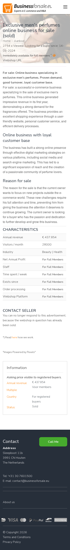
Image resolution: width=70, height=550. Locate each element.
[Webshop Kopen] (27, 7)
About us (9, 502)
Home (7, 41)
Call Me (53, 442)
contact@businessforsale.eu (30, 481)
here (14, 337)
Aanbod (19, 41)
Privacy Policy (12, 542)
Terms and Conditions (17, 537)
